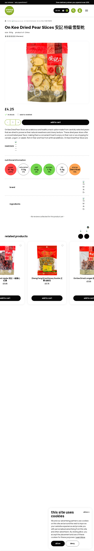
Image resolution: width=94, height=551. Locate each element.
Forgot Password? (75, 187)
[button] (61, 10)
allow (57, 543)
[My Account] (79, 10)
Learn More (80, 537)
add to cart (56, 122)
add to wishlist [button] (26, 114)
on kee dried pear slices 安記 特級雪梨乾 (38, 21)
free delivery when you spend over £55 (72, 2)
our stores (9, 2)
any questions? (21, 2)
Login (75, 179)
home (9, 21)
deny (72, 543)
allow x (86, 512)
